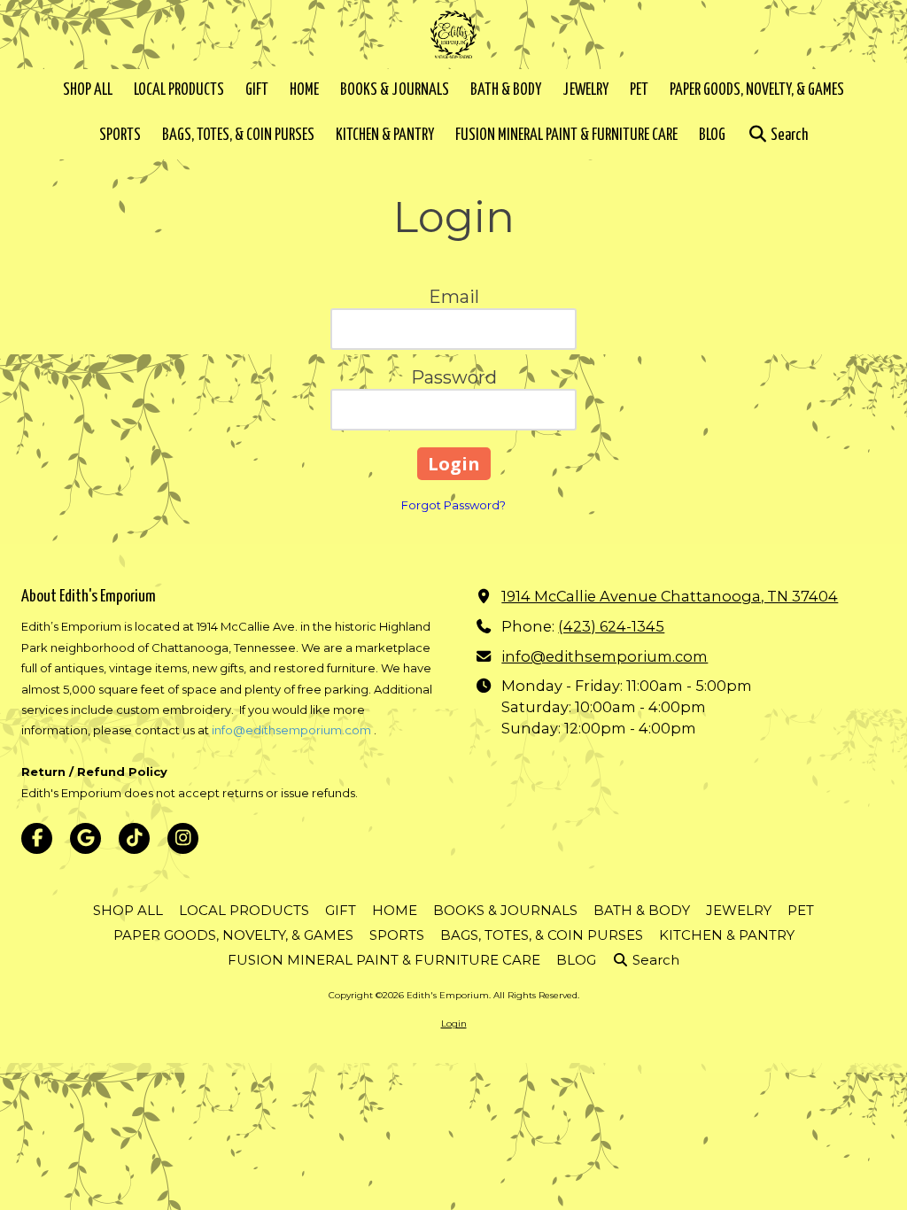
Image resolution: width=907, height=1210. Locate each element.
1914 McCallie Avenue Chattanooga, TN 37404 (669, 596)
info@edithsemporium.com (291, 730)
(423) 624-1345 (611, 626)
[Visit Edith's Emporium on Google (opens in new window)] (85, 838)
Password (454, 377)
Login (454, 1023)
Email (454, 296)
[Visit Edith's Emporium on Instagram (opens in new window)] (182, 838)
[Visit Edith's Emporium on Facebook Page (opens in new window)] (36, 838)
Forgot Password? (453, 505)
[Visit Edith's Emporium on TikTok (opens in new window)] (134, 838)
